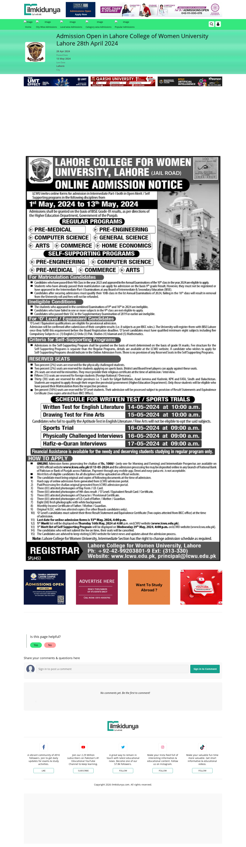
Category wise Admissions (98, 26)
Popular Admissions (125, 26)
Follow (123, 770)
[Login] (218, 24)
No (50, 645)
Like (44, 770)
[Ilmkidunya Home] (42, 10)
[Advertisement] (123, 112)
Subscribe (83, 770)
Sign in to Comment (205, 668)
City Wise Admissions (46, 26)
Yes (36, 645)
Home (28, 26)
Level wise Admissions (71, 26)
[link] (80, 9)
